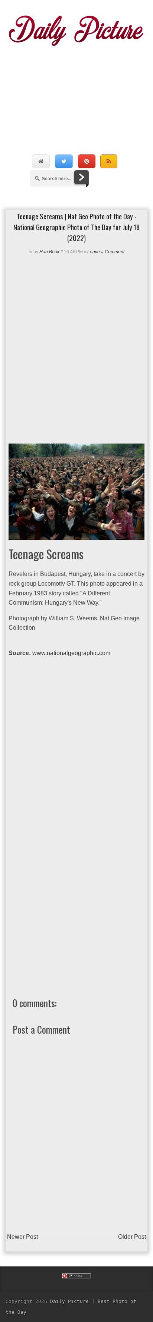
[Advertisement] (76, 92)
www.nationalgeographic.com (71, 653)
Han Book (49, 251)
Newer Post (22, 1237)
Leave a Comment (105, 251)
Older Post (132, 1237)
